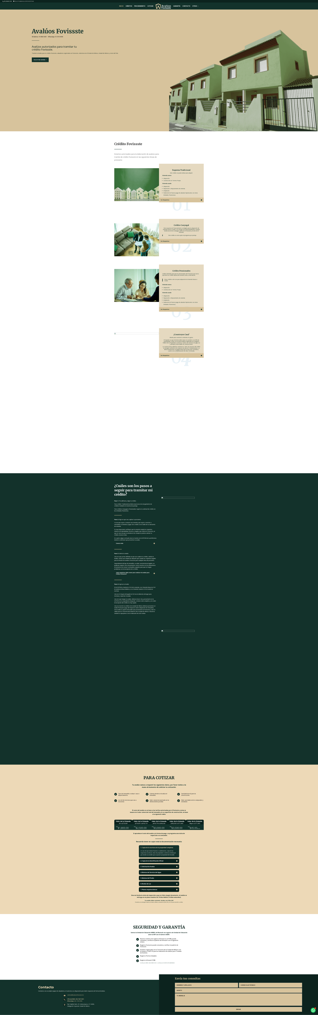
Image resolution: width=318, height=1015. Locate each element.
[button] (313, 1010)
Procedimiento (139, 6)
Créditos (129, 6)
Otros (194, 6)
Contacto (186, 6)
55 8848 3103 (42, 37)
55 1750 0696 (59, 37)
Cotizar (150, 6)
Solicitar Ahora (39, 60)
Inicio (121, 6)
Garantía (176, 6)
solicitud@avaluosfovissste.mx (75, 995)
